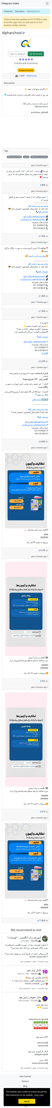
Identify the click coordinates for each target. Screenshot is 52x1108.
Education (19, 11)
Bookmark (37, 53)
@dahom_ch (23, 973)
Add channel (25, 1076)
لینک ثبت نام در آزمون (37, 256)
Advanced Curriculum (39, 157)
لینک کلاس (36, 399)
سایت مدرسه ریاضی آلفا (38, 205)
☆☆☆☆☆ (26, 59)
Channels (8, 11)
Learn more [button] (39, 1095)
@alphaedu (32, 75)
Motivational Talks (14, 157)
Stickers (25, 1081)
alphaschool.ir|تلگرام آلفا (34, 216)
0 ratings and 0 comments (26, 63)
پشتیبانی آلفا (43, 211)
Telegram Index (10, 3)
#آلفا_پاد (44, 353)
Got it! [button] (27, 1101)
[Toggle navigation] (47, 3)
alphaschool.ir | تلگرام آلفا (35, 341)
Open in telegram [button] (18, 54)
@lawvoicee (23, 1000)
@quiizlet (25, 940)
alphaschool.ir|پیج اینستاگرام (33, 219)
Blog (25, 1086)
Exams (26, 157)
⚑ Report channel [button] (26, 70)
